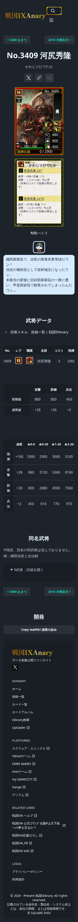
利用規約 (18, 879)
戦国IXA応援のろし (25, 835)
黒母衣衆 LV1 (33, 170)
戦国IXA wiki (20, 851)
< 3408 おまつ (17, 40)
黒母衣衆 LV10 (34, 199)
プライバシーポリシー (27, 871)
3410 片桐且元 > (59, 40)
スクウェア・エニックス (29, 748)
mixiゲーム (19, 771)
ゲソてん (18, 795)
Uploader (19, 727)
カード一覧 (19, 704)
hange (16, 787)
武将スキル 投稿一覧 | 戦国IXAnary (39, 332)
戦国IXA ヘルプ (22, 815)
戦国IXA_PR (20, 843)
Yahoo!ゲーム (21, 756)
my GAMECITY (22, 779)
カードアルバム (22, 712)
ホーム (16, 689)
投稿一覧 (18, 696)
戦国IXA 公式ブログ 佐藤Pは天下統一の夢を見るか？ (36, 825)
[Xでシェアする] (28, 77)
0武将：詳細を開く (29, 569)
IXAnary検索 (20, 720)
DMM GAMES (21, 764)
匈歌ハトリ (39, 233)
